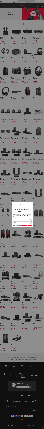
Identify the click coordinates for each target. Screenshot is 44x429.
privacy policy (28, 215)
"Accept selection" (14, 213)
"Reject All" (19, 208)
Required (14, 217)
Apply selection (17, 225)
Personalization (14, 222)
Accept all (27, 225)
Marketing (14, 220)
